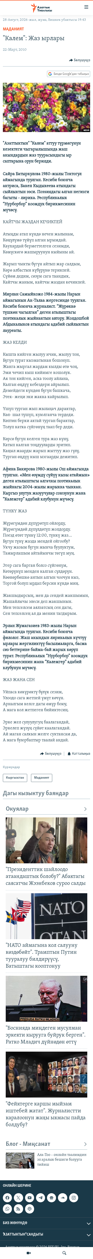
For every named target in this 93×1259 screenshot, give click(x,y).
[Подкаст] (29, 1209)
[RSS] (18, 1209)
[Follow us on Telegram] (40, 1197)
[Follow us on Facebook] (7, 1197)
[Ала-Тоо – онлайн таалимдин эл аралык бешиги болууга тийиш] (20, 1161)
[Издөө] (64, 1253)
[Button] (79, 60)
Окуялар (17, 809)
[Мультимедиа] (28, 1253)
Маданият (13, 29)
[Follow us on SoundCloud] (62, 1197)
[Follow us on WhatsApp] (7, 1209)
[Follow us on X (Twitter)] (18, 1197)
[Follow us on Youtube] (29, 1197)
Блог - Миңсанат (28, 1144)
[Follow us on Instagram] (73, 1197)
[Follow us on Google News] (51, 1197)
